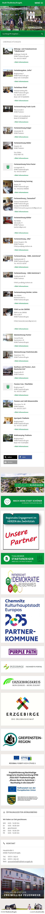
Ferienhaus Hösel (20, 87)
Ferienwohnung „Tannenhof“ (25, 198)
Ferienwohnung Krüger (22, 128)
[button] (10, 457)
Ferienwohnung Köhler (22, 217)
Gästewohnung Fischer (22, 335)
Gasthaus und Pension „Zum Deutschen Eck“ (24, 368)
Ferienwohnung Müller (22, 143)
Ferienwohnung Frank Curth (24, 107)
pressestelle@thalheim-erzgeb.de (20, 861)
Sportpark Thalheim (21, 418)
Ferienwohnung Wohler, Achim (25, 292)
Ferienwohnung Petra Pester (24, 164)
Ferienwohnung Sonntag (23, 181)
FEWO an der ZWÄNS (22, 309)
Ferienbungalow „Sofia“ (23, 70)
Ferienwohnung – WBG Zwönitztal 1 (27, 273)
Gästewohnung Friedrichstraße (25, 352)
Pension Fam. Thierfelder (23, 384)
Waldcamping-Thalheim (23, 435)
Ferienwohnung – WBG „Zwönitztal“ (27, 256)
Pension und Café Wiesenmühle (26, 401)
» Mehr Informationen (21, 62)
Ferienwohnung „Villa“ (22, 239)
